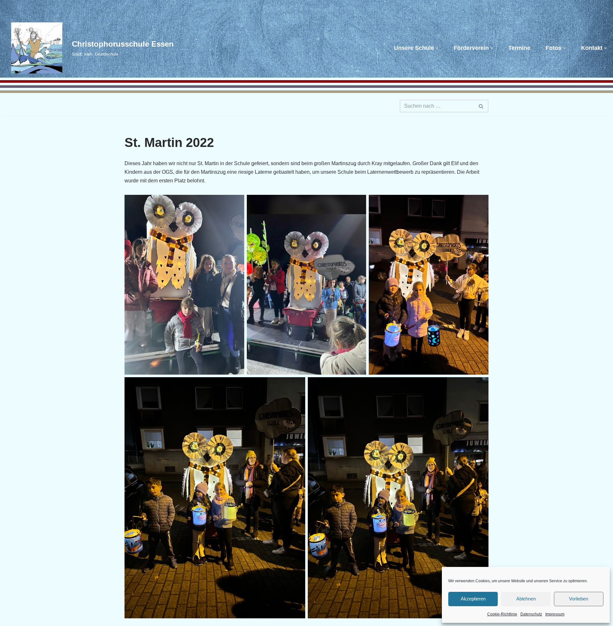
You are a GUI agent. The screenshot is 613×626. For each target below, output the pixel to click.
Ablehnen (526, 598)
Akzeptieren (473, 598)
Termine (519, 48)
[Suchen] (481, 106)
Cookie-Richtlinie (502, 614)
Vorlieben (578, 598)
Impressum (554, 614)
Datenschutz (531, 614)
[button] (436, 48)
